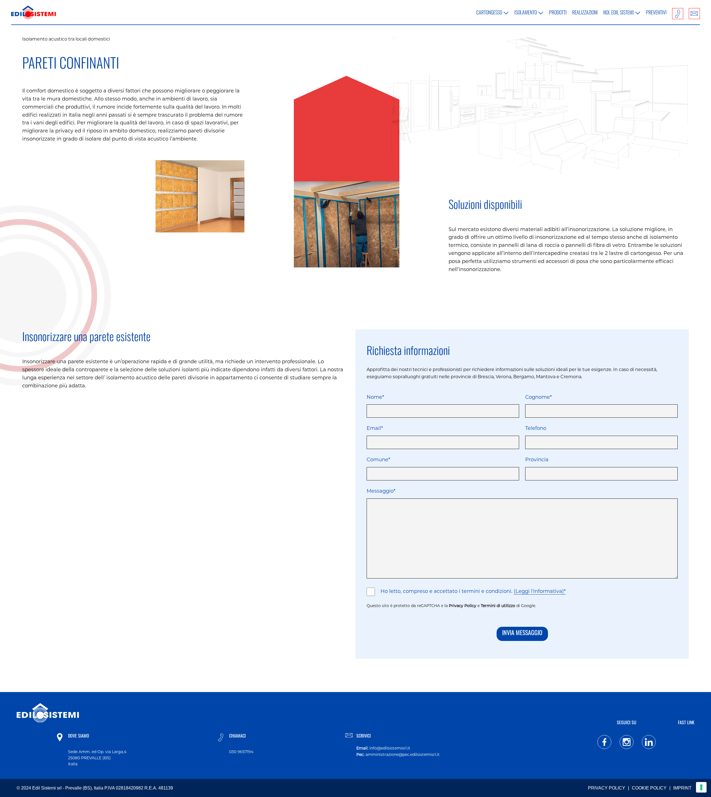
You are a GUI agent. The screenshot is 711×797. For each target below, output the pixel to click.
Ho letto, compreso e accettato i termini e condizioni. (473, 591)
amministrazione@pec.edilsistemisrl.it (402, 755)
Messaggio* (381, 491)
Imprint (682, 788)
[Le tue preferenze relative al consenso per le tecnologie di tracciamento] (701, 787)
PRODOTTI (558, 13)
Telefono (535, 428)
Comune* (378, 460)
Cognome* (538, 397)
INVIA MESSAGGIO (522, 633)
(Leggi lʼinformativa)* (540, 591)
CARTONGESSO (489, 13)
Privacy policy (606, 788)
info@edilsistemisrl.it (389, 748)
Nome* (375, 397)
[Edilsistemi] (33, 14)
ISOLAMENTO (525, 13)
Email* (375, 428)
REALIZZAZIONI (585, 13)
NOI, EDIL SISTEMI (618, 13)
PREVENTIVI (656, 13)
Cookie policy (649, 788)
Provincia (537, 460)
